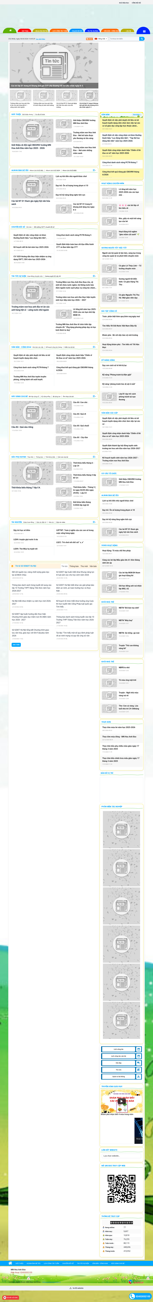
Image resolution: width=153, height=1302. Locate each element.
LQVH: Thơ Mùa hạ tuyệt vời (25, 549)
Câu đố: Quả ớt (79, 414)
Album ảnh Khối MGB (69, 170)
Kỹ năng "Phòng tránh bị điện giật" (116, 375)
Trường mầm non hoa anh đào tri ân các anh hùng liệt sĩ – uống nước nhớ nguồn (30, 308)
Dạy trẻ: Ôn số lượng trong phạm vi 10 (72, 185)
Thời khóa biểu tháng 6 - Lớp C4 (83, 464)
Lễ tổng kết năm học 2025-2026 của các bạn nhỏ (129, 192)
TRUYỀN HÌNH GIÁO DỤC (111, 1086)
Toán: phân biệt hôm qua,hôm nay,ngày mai (121, 316)
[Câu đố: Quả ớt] (64, 417)
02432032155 (143, 1296)
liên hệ (128, 31)
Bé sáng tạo (56, 396)
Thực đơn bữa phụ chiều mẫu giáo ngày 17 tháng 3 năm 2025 (120, 747)
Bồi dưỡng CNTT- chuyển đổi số (44, 227)
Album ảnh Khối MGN (53, 170)
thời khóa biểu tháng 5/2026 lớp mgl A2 (82, 503)
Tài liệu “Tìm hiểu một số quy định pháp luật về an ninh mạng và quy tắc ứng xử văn (75, 634)
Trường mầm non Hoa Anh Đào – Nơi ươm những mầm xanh (84, 150)
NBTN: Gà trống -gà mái (129, 633)
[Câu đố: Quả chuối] (64, 429)
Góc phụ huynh (18, 457)
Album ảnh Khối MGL (36, 170)
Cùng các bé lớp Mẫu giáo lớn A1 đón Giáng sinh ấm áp (121, 561)
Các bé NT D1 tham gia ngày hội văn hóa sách (30, 202)
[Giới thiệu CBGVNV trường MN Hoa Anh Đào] (64, 123)
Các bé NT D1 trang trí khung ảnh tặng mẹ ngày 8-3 (83, 207)
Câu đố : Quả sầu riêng (22, 427)
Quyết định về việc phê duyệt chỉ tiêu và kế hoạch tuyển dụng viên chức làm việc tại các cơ (121, 421)
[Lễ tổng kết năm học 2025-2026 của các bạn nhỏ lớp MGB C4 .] (64, 314)
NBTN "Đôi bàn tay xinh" (129, 608)
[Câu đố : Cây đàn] (64, 440)
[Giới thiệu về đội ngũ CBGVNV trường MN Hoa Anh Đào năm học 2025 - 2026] (32, 131)
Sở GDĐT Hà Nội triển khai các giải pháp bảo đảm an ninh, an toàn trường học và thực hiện (75, 588)
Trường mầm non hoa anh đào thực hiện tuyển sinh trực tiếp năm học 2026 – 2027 (76, 298)
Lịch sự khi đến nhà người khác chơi (71, 176)
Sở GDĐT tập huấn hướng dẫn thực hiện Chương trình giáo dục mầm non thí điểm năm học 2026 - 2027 (31, 617)
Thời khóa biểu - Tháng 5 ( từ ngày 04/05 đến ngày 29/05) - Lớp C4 (84, 490)
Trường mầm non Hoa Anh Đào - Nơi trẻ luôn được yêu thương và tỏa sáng (84, 135)
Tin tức (65, 566)
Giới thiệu (25, 31)
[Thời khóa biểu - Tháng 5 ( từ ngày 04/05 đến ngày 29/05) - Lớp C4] (64, 492)
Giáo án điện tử (41, 522)
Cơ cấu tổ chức (40, 114)
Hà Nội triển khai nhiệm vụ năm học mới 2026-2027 (31, 602)
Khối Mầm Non (124, 3)
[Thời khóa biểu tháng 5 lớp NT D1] (64, 478)
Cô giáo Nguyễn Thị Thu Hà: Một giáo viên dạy (129, 296)
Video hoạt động (28, 522)
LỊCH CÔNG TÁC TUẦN (59, 31)
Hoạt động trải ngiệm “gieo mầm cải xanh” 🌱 (130, 233)
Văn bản (29, 227)
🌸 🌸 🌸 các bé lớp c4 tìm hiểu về (129, 206)
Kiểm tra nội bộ (69, 347)
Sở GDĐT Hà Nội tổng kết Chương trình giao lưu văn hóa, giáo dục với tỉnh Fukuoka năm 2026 (30, 633)
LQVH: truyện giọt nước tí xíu (26, 539)
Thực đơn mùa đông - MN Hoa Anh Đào (119, 737)
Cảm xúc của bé (63, 457)
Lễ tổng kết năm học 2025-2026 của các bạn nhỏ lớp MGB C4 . (84, 312)
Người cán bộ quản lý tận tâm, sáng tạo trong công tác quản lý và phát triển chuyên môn (121, 254)
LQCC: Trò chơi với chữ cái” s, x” (70, 542)
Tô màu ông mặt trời (127, 680)
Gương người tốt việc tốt (53, 276)
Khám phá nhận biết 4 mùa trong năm (117, 1114)
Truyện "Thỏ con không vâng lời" (129, 647)
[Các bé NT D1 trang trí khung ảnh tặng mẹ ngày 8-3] (64, 209)
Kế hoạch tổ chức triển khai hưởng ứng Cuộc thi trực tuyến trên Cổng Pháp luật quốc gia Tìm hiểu (75, 604)
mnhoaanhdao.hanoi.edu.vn (51, 1282)
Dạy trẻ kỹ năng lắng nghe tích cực (70, 195)
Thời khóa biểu (50, 457)
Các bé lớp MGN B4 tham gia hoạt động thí (129, 574)
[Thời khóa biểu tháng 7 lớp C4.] (32, 473)
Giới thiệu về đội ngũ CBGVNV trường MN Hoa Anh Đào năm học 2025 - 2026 (31, 146)
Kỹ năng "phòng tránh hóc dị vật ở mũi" (118, 384)
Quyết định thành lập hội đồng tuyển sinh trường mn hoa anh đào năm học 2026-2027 (121, 447)
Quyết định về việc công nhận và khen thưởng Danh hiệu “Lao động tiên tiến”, (31, 236)
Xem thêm (16, 645)
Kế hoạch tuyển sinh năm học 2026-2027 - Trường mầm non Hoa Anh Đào (120, 459)
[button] (94, 170)
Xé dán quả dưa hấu (121, 1142)
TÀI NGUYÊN (16, 522)
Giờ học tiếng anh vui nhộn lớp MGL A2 (130, 587)
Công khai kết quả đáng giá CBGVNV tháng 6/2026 (74, 368)
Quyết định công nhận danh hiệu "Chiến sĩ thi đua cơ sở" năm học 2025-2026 (74, 356)
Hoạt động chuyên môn (35, 276)
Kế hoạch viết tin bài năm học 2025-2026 (31, 247)
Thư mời (84, 566)
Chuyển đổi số (77, 31)
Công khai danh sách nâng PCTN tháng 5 (73, 235)
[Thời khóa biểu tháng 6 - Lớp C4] (64, 466)
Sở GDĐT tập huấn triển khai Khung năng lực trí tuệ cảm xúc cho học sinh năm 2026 (75, 573)
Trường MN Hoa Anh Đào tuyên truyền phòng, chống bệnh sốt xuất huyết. (30, 378)
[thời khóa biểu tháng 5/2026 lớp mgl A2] (64, 505)
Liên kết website (109, 1150)
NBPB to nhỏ (124, 667)
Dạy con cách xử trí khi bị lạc (114, 365)
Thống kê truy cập (110, 1216)
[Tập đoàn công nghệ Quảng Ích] (136, 1281)
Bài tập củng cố (34, 396)
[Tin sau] (95, 66)
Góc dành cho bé (19, 396)
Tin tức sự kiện (93, 31)
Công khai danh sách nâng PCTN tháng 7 (31, 367)
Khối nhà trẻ (107, 602)
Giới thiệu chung (27, 114)
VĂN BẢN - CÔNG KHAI (111, 31)
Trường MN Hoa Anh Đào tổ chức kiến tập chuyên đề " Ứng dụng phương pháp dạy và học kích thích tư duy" (76, 327)
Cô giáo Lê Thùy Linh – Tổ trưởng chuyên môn (130, 267)
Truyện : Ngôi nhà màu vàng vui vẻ (128, 694)
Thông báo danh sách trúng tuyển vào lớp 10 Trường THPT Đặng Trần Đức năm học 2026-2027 (75, 620)
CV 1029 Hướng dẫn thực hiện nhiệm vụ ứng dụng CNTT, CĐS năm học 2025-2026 (32, 257)
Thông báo (39, 457)
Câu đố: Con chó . (80, 402)
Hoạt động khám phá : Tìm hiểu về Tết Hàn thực (120, 345)
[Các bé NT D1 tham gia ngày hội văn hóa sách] (32, 187)
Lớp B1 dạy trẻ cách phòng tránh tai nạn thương (127, 397)
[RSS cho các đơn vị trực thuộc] (89, 38)
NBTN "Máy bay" (126, 620)
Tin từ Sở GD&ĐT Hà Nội (25, 566)
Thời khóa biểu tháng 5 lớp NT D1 (84, 476)
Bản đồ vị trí (107, 773)
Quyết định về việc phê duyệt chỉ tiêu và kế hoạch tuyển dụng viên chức (32, 356)
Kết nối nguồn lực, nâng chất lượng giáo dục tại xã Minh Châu (30, 573)
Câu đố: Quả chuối (81, 426)
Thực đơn (30, 457)
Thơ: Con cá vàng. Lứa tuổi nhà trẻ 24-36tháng (129, 707)
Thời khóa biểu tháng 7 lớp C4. (26, 487)
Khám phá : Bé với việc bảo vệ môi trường (120, 335)
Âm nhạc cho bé (68, 396)
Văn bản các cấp (37, 347)
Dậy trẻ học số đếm (22, 530)
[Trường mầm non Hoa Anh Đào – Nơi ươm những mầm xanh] (64, 152)
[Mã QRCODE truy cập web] (121, 1188)
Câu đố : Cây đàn (80, 437)
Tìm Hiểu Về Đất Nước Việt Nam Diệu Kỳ (119, 326)
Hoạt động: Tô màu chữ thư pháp (116, 550)
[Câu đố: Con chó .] (64, 405)
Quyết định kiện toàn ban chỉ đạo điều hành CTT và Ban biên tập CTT (75, 245)
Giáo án (51, 522)
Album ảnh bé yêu (41, 31)
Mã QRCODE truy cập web (113, 1166)
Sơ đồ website (77, 1288)
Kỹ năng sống (45, 396)
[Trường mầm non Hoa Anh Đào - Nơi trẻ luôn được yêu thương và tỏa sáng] (64, 137)
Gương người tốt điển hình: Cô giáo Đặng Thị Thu (128, 282)
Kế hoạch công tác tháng (54, 347)
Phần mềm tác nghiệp (111, 807)
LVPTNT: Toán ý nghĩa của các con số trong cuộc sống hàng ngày (74, 531)
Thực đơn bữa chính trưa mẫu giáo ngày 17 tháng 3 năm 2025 (120, 759)
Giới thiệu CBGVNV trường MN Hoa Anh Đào (84, 121)
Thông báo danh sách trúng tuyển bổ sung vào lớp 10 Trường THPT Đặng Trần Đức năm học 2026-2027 (31, 588)
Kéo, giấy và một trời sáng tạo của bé (130, 219)
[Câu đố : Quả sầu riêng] (32, 413)
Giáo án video (60, 522)
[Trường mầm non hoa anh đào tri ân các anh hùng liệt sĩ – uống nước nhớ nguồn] (32, 292)
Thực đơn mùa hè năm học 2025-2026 (118, 727)
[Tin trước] (13, 66)
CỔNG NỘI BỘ (136, 3)
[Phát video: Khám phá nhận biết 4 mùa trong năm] (122, 1101)
